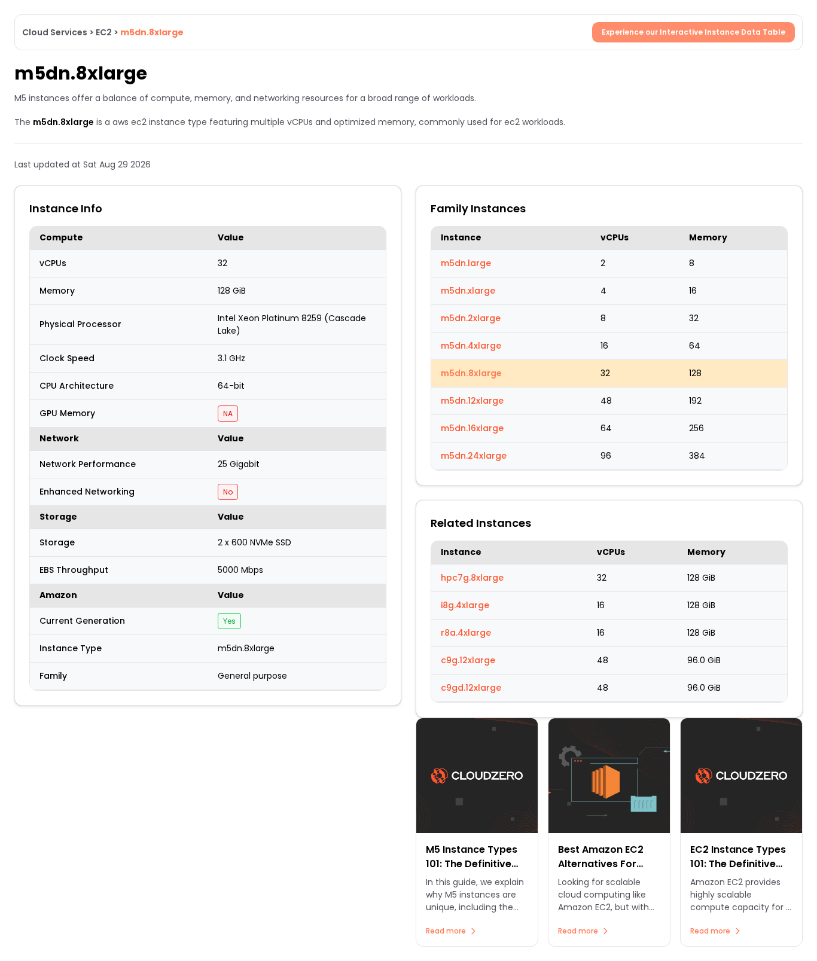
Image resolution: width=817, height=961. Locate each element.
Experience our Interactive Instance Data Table (693, 32)
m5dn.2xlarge (471, 318)
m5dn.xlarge (468, 291)
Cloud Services (54, 32)
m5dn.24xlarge (474, 456)
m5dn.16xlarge (472, 428)
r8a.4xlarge (466, 633)
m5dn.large (466, 263)
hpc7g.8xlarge (472, 578)
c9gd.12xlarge (471, 688)
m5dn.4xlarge (471, 346)
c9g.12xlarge (468, 660)
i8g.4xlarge (465, 605)
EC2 (104, 32)
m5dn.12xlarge (472, 401)
